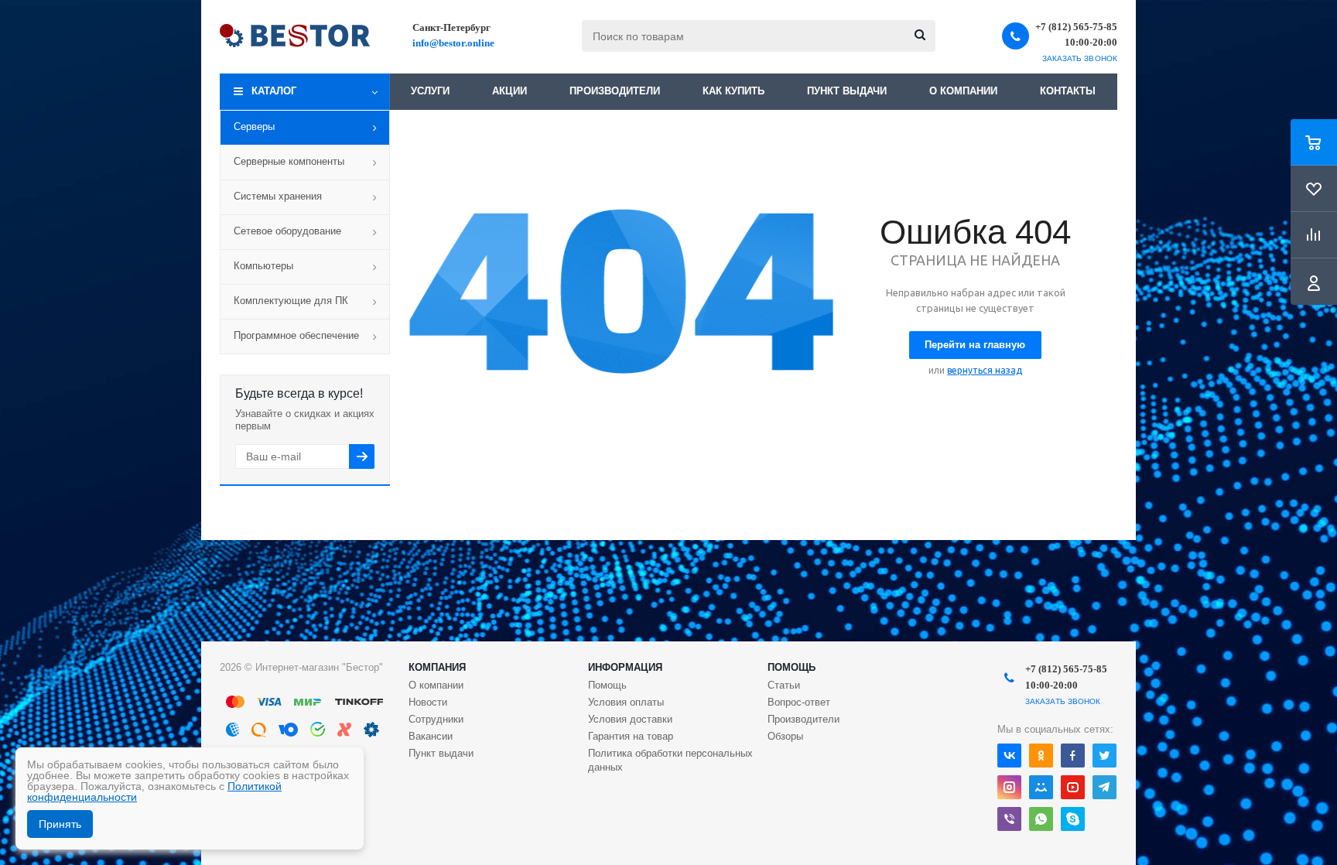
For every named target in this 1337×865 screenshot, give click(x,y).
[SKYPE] (1073, 819)
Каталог (273, 91)
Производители (614, 91)
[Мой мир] (1041, 787)
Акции (509, 91)
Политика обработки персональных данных (670, 760)
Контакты (1068, 91)
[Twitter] (1104, 756)
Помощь (792, 667)
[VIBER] (1009, 819)
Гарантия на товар (630, 736)
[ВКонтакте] (1009, 756)
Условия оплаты (626, 702)
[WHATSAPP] (1041, 819)
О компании (963, 91)
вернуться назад (984, 370)
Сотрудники (436, 719)
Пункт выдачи (847, 91)
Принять (60, 824)
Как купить (733, 91)
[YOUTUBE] (1073, 787)
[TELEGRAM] (1104, 787)
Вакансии (431, 736)
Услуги (430, 91)
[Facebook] (1073, 756)
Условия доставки (630, 719)
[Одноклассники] (1041, 756)
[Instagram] (1009, 787)
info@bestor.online (453, 43)
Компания (437, 667)
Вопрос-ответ (799, 702)
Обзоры (785, 736)
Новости (428, 702)
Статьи (784, 685)
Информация (625, 667)
